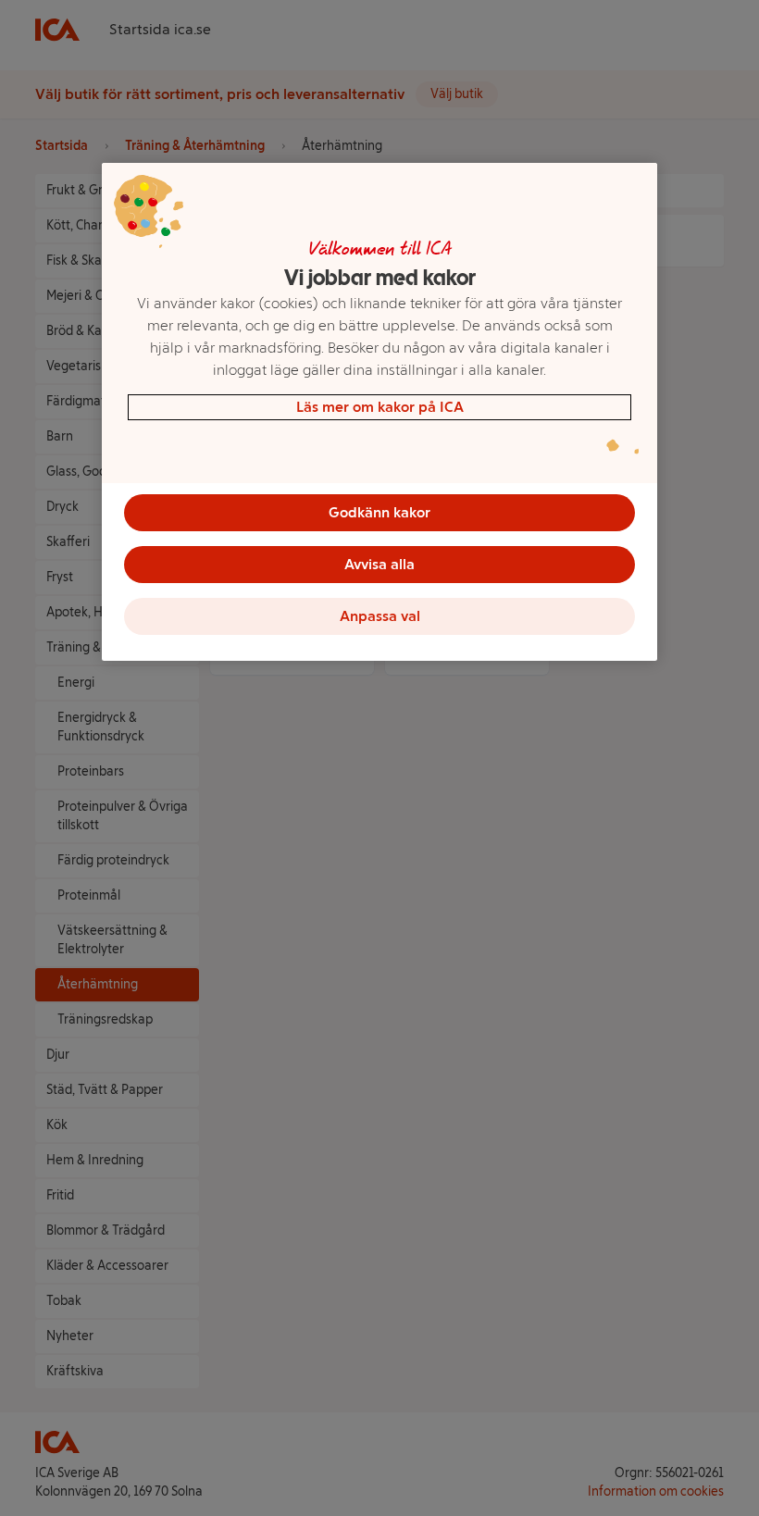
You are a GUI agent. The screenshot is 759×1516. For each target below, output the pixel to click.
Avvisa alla (379, 564)
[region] (379, 412)
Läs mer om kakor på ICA (380, 407)
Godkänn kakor (379, 512)
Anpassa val (380, 616)
